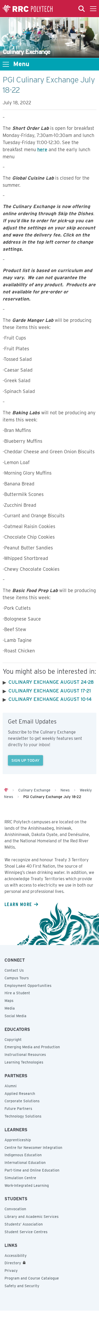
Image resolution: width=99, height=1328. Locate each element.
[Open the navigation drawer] (93, 9)
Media (9, 1008)
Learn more (18, 904)
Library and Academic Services (31, 1216)
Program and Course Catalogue (31, 1278)
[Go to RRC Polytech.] (6, 790)
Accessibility (15, 1255)
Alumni (10, 1086)
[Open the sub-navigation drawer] (6, 64)
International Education (25, 1162)
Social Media (15, 1016)
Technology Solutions (22, 1116)
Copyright (13, 1039)
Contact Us (14, 970)
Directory (12, 1263)
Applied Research (19, 1093)
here (42, 149)
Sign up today (25, 760)
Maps (8, 1001)
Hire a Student (17, 993)
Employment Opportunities (27, 985)
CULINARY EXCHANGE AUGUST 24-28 (51, 682)
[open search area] (81, 9)
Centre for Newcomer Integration (33, 1147)
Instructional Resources (25, 1054)
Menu (21, 64)
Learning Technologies (23, 1062)
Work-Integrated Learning (26, 1185)
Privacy (11, 1270)
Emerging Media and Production (32, 1047)
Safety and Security (21, 1286)
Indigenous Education (23, 1155)
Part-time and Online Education (31, 1170)
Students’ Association (23, 1224)
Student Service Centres (26, 1232)
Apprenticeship (17, 1140)
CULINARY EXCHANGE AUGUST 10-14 (50, 699)
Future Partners (18, 1108)
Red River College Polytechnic (28, 9)
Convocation (15, 1209)
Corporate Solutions (22, 1101)
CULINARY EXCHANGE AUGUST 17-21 (49, 690)
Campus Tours (16, 978)
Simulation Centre (20, 1178)
